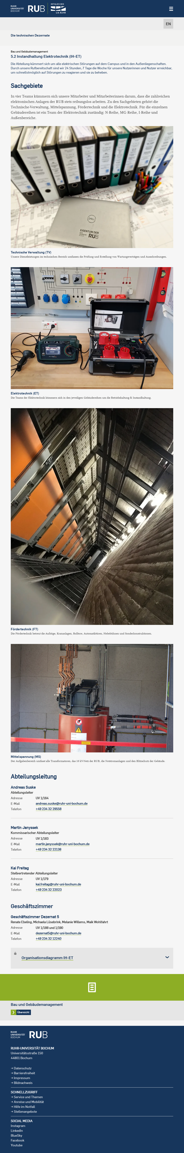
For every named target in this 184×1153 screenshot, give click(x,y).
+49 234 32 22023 (49, 890)
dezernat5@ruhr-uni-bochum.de (58, 933)
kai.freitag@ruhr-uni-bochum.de (58, 884)
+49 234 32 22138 (48, 849)
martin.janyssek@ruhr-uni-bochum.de (62, 844)
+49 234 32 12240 (48, 938)
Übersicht (92, 997)
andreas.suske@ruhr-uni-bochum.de (62, 803)
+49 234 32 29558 (48, 809)
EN (168, 23)
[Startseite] (25, 8)
